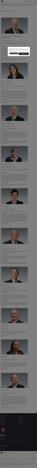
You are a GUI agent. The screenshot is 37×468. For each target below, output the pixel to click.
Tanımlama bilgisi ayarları (13, 53)
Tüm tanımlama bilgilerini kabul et (23, 53)
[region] (19, 51)
